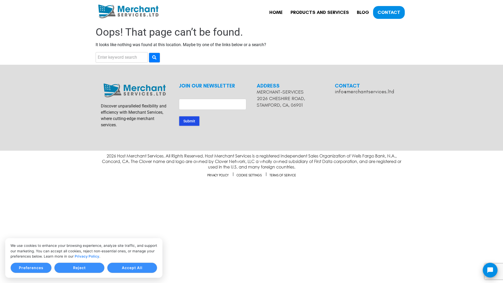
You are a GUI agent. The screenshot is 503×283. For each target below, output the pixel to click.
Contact (389, 12)
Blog (363, 12)
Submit (189, 121)
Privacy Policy (87, 256)
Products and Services (320, 12)
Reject (79, 267)
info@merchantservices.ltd (364, 91)
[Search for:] (122, 57)
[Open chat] (490, 270)
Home (276, 12)
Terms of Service (283, 175)
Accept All (132, 267)
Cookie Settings (249, 175)
